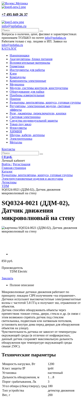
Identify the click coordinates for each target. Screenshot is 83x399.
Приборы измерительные (27, 95)
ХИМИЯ (16, 131)
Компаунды (18, 77)
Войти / (7, 164)
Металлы (16, 142)
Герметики (17, 66)
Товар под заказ (20, 124)
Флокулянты (18, 128)
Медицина (17, 84)
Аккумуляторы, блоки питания (31, 59)
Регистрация (21, 164)
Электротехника (21, 138)
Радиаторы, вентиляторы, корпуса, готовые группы (45, 102)
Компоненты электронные (28, 80)
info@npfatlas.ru (14, 26)
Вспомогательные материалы (30, 62)
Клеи (13, 73)
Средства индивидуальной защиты (34, 120)
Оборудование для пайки (27, 91)
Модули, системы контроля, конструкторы (39, 88)
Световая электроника (25, 117)
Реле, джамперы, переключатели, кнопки (38, 113)
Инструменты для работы (27, 70)
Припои (15, 99)
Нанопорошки (19, 55)
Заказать (7, 278)
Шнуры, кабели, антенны (27, 135)
